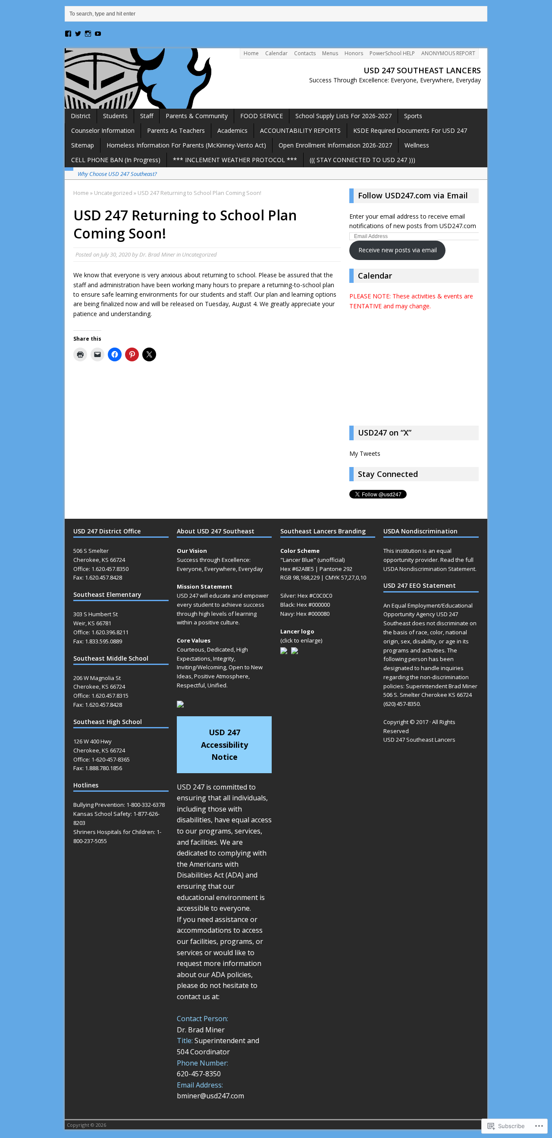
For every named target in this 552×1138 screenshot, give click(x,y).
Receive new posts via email (397, 250)
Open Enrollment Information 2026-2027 (335, 145)
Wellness (417, 145)
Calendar (276, 53)
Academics (232, 130)
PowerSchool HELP (392, 53)
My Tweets (364, 453)
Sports (413, 116)
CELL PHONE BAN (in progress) (115, 160)
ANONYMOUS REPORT (448, 53)
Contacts (305, 53)
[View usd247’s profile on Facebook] (68, 33)
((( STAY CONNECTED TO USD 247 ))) (362, 160)
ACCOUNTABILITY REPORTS (300, 130)
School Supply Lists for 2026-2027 (343, 116)
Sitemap (82, 145)
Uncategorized (199, 254)
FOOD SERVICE (261, 116)
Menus (330, 53)
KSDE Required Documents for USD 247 (410, 130)
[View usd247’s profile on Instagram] (88, 33)
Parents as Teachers (176, 130)
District (81, 116)
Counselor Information (103, 130)
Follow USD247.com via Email (413, 195)
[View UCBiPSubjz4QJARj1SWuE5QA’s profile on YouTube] (97, 33)
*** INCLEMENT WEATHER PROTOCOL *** (235, 160)
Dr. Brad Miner (157, 254)
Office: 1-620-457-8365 (101, 759)
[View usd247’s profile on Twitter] (78, 33)
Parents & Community (197, 116)
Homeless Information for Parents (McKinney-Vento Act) (186, 145)
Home (251, 53)
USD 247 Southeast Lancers (419, 739)
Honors (354, 53)
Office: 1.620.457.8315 (101, 695)
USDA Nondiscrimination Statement (429, 569)
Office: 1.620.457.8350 (101, 569)
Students (115, 116)
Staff (146, 116)
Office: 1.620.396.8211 (101, 632)
